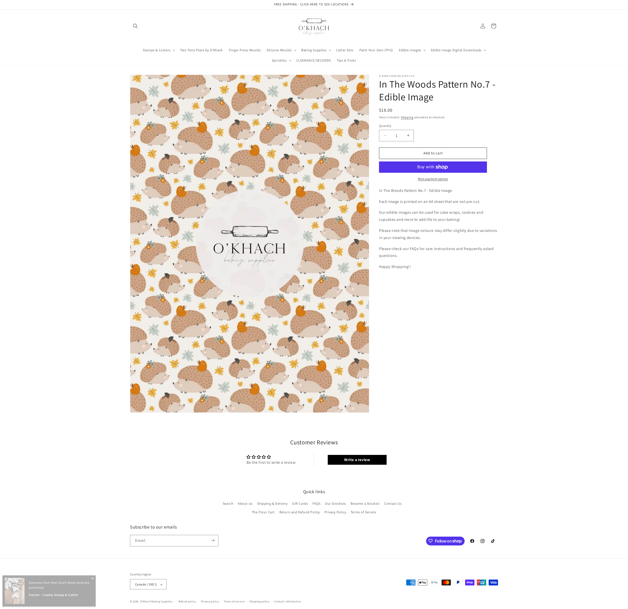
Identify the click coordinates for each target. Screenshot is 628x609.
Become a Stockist (365, 503)
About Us (245, 503)
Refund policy (187, 601)
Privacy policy (210, 601)
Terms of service (234, 601)
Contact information (287, 601)
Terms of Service (363, 512)
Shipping (407, 117)
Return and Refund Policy (299, 512)
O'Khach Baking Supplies (156, 601)
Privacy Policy (335, 512)
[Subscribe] (212, 540)
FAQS (316, 503)
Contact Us (393, 503)
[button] (135, 26)
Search (228, 503)
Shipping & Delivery (272, 503)
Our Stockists (335, 503)
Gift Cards (300, 503)
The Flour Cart (263, 512)
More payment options (433, 179)
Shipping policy (259, 601)
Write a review (357, 459)
